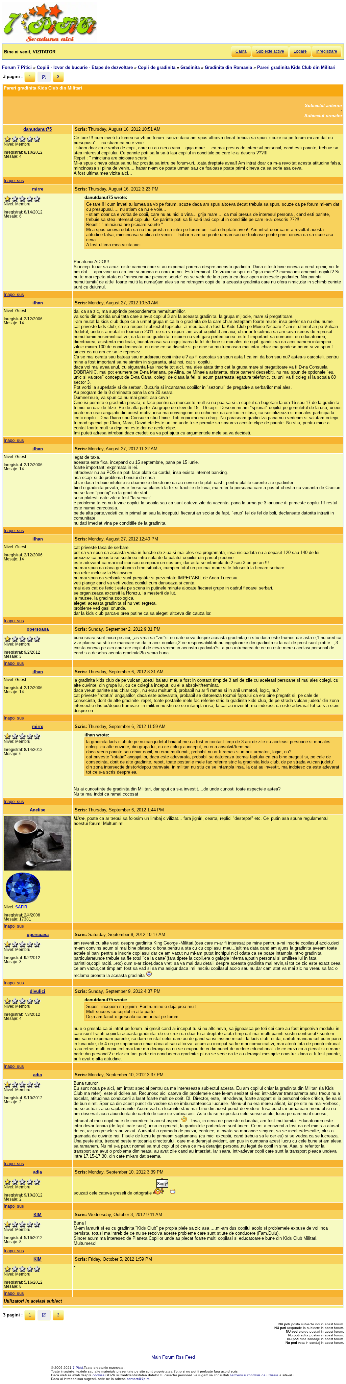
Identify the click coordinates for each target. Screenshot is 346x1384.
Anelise (37, 809)
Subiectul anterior (323, 105)
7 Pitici (78, 1367)
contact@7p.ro (138, 1379)
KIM (37, 1214)
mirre (37, 189)
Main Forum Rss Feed (173, 1357)
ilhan (37, 302)
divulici (37, 991)
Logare (300, 51)
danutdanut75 (37, 129)
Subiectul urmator (323, 115)
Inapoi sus (14, 180)
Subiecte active (270, 51)
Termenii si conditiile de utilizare (254, 1375)
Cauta (241, 51)
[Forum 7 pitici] (49, 41)
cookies (98, 1375)
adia (37, 1074)
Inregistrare (326, 51)
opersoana (38, 629)
